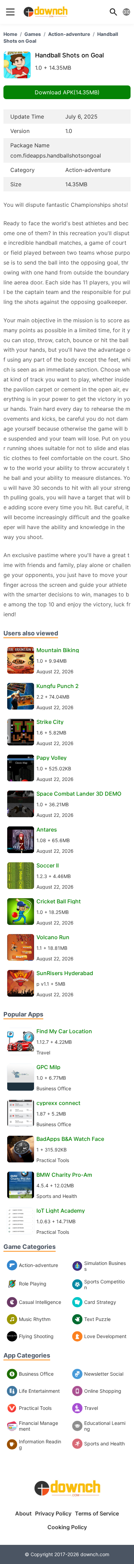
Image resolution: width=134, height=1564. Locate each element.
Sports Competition (104, 1284)
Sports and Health (104, 1443)
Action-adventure (69, 34)
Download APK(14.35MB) (67, 92)
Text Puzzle (97, 1319)
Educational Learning (104, 1426)
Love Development (105, 1336)
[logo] (10, 12)
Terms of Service (97, 1513)
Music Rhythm (35, 1319)
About (23, 1513)
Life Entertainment (39, 1391)
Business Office (36, 1374)
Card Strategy (100, 1302)
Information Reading (40, 1444)
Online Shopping (102, 1391)
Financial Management (38, 1426)
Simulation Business (105, 1266)
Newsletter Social (103, 1374)
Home (10, 34)
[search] (113, 12)
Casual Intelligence (40, 1302)
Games (32, 34)
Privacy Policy (53, 1513)
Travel (91, 1408)
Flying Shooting (36, 1336)
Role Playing (32, 1283)
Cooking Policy (67, 1527)
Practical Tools (35, 1408)
